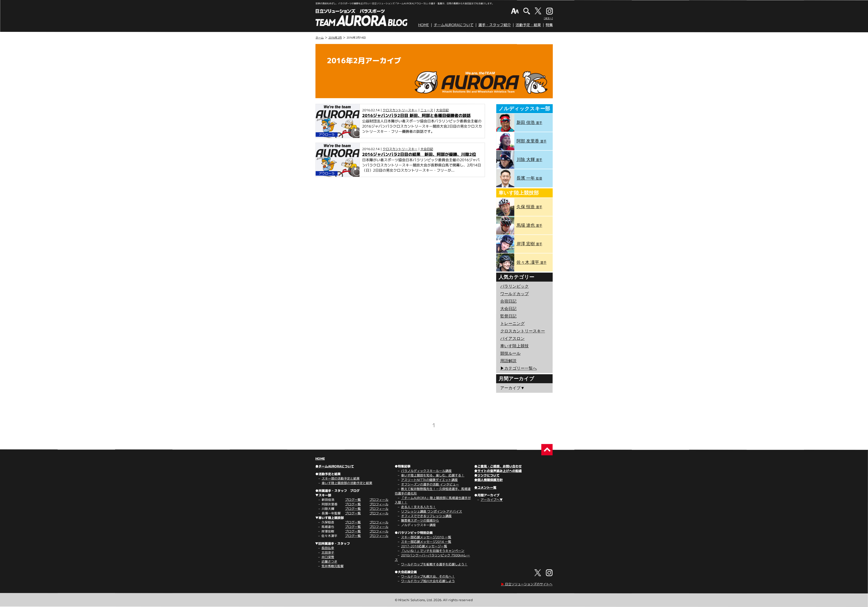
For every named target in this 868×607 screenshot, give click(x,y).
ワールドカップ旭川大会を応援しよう (428, 581)
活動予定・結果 (528, 24)
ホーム (320, 38)
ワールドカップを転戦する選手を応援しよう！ (434, 564)
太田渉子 (327, 552)
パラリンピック (514, 286)
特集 (549, 24)
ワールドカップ (514, 294)
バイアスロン (512, 338)
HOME (423, 24)
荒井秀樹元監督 (332, 566)
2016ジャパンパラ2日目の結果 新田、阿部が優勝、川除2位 (419, 154)
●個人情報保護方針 (488, 480)
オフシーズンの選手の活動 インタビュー (430, 484)
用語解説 (508, 361)
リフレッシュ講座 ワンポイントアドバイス (431, 511)
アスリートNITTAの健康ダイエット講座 (429, 480)
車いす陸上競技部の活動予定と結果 (347, 483)
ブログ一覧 (353, 499)
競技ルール (510, 353)
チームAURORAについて (454, 24)
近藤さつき (329, 561)
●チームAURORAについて (334, 466)
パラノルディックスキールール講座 (426, 471)
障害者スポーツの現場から (420, 520)
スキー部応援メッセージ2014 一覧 (426, 541)
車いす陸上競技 (514, 346)
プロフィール (378, 499)
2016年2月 (335, 38)
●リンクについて (487, 475)
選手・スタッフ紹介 (494, 24)
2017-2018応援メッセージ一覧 (424, 546)
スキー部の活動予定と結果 (341, 478)
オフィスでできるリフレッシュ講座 (426, 516)
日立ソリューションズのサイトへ (526, 584)
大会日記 (442, 110)
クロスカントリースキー (400, 110)
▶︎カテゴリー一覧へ (518, 368)
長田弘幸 (327, 548)
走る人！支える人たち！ (418, 507)
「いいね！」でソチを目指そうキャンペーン (432, 551)
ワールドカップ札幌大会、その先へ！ (428, 576)
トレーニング (512, 323)
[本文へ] (548, 18)
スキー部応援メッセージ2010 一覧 (426, 537)
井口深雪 (327, 557)
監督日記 (508, 316)
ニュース (426, 110)
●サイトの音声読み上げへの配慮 (498, 471)
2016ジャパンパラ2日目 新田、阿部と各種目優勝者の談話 (416, 115)
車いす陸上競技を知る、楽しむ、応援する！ (432, 475)
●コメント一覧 (485, 487)
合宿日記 (508, 301)
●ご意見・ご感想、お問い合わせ (498, 466)
